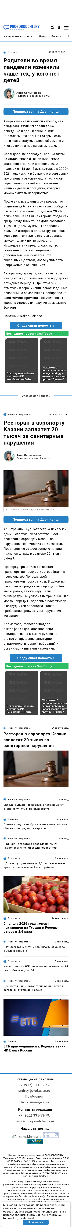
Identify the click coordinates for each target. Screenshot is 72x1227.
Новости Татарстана (19, 414)
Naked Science (31, 316)
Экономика (14, 858)
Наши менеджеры (34, 1102)
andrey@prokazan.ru (34, 1091)
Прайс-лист (34, 1096)
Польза (12, 1041)
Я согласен (35, 1222)
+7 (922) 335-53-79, (34, 1115)
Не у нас (12, 52)
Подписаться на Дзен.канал (36, 112)
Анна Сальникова (28, 92)
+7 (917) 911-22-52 (34, 1085)
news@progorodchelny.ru (34, 1121)
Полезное (13, 819)
